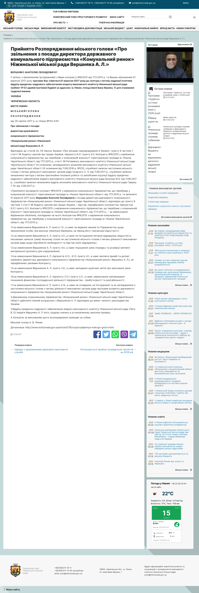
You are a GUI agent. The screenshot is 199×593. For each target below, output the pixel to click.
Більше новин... (182, 285)
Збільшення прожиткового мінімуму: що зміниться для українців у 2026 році (172, 252)
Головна (7, 35)
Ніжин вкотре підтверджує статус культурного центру (171, 299)
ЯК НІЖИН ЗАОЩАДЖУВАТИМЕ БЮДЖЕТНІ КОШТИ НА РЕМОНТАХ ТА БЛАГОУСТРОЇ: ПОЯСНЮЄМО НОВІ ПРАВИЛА (173, 234)
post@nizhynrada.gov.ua (143, 3)
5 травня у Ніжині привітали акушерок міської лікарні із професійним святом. (173, 401)
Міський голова (13, 28)
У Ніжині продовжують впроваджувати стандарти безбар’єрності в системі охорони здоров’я (171, 382)
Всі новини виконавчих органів (175, 217)
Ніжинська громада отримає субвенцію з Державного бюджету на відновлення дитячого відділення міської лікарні (176, 131)
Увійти (186, 3)
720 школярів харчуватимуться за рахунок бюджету (171, 455)
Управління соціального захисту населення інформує (169, 207)
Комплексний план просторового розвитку (80, 17)
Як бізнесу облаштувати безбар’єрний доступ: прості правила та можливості (173, 359)
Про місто (59, 22)
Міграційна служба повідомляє (163, 193)
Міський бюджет (114, 28)
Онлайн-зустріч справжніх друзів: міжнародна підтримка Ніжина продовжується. (171, 262)
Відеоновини (184, 44)
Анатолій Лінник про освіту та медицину (169, 462)
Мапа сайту (117, 17)
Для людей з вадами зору (26, 6)
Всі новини (185, 179)
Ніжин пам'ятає (186, 28)
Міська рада (31, 28)
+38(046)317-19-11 (84, 3)
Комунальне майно (146, 28)
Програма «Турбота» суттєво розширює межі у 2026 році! (176, 94)
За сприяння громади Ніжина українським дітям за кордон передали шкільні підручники (169, 446)
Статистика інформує (158, 202)
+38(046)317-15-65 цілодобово (109, 3)
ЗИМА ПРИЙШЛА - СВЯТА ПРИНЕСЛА (173, 313)
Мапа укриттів (169, 117)
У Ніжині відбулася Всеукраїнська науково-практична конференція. (171, 423)
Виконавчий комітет (53, 28)
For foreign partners (66, 11)
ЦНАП (129, 28)
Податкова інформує (158, 197)
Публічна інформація (111, 22)
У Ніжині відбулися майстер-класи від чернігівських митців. (173, 307)
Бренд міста (167, 28)
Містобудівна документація (85, 28)
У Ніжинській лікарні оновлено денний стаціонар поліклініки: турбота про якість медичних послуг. (173, 393)
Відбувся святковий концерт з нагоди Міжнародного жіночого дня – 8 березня (173, 323)
